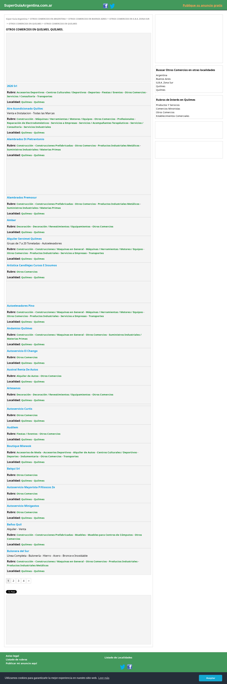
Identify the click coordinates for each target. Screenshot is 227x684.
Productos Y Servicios (168, 105)
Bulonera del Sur (18, 551)
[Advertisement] (34, 57)
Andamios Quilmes (19, 328)
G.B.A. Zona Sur (164, 82)
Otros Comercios (135, 92)
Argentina (161, 75)
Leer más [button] (103, 678)
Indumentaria (29, 456)
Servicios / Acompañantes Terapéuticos (103, 122)
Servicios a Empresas (64, 122)
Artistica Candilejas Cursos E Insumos (32, 265)
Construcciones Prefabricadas (54, 145)
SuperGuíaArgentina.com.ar (28, 5)
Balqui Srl (13, 468)
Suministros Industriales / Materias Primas (34, 149)
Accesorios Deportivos (30, 92)
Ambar (11, 220)
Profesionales (125, 119)
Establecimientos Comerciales (172, 116)
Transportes (44, 96)
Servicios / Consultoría (21, 96)
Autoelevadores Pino (20, 306)
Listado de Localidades (118, 657)
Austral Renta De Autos (22, 369)
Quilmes (26, 102)
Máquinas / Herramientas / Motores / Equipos (63, 119)
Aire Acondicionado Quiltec (25, 108)
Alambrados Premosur (22, 197)
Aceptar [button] (210, 678)
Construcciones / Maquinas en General (59, 249)
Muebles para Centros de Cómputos (110, 534)
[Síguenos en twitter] (122, 667)
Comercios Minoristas (168, 108)
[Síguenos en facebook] (129, 667)
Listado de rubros (16, 659)
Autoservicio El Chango (22, 351)
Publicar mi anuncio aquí (21, 663)
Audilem (12, 427)
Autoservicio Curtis (19, 409)
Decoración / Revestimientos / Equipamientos (61, 226)
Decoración (24, 226)
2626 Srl (12, 86)
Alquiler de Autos (27, 375)
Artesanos (13, 388)
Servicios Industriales (37, 126)
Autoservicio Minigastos (23, 506)
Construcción (25, 119)
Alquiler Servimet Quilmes (24, 239)
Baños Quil (14, 524)
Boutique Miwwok (19, 446)
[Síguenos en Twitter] (112, 6)
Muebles (80, 534)
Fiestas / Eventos (112, 92)
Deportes (94, 92)
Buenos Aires (163, 78)
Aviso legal (12, 655)
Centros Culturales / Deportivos (66, 92)
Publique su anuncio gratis (202, 5)
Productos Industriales (44, 253)
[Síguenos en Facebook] (105, 6)
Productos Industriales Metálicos (118, 145)
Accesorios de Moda (29, 452)
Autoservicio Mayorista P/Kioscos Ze (31, 487)
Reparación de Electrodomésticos (28, 122)
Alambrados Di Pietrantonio (25, 139)
